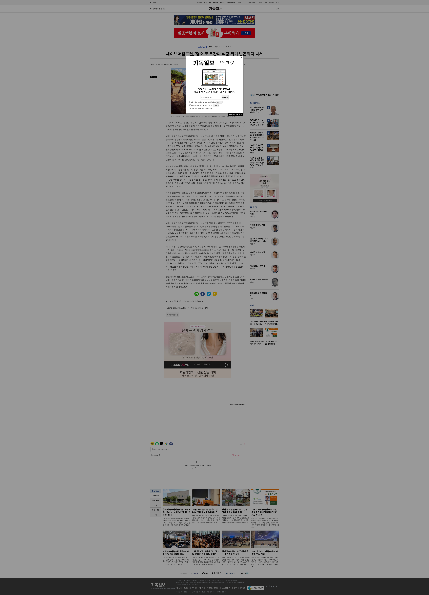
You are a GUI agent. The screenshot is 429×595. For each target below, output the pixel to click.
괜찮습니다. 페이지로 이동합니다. (200, 108)
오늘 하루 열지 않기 (235, 114)
